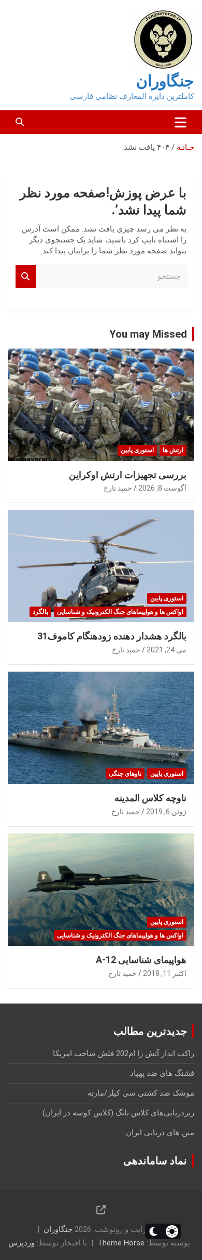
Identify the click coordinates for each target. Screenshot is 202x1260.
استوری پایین (137, 450)
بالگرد (40, 611)
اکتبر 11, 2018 (164, 973)
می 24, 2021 (166, 650)
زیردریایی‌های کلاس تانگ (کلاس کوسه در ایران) (118, 1112)
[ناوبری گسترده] (180, 122)
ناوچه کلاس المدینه (150, 797)
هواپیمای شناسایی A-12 (141, 959)
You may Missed (148, 334)
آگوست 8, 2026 (162, 488)
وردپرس (21, 1243)
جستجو (26, 276)
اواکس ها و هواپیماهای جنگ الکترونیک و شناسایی (120, 611)
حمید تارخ (118, 488)
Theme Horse (121, 1243)
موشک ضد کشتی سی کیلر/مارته (141, 1093)
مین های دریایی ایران (160, 1132)
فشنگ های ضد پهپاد (162, 1073)
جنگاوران (165, 81)
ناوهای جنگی (125, 773)
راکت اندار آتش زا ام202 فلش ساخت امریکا (123, 1053)
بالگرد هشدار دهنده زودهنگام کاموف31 (111, 636)
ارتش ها (173, 450)
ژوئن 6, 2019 (166, 811)
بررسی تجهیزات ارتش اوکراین (127, 474)
